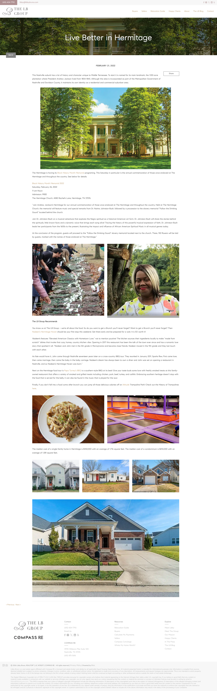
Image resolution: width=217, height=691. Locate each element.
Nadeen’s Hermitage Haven (44, 332)
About (186, 11)
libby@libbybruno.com (29, 2)
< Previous (10, 605)
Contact (210, 11)
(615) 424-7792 (9, 2)
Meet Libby (169, 628)
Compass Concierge (123, 642)
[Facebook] (203, 2)
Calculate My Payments (124, 635)
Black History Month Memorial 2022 (48, 183)
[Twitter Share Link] (168, 80)
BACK (11, 55)
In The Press (170, 642)
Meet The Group (171, 631)
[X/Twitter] (209, 2)
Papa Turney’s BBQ (72, 370)
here (34, 388)
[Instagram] (206, 2)
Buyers (135, 11)
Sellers (144, 11)
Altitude (125, 385)
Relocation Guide (158, 11)
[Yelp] (214, 2)
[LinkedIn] (212, 2)
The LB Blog (198, 11)
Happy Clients (174, 11)
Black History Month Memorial (70, 173)
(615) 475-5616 (70, 656)
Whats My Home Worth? (125, 645)
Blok (93, 665)
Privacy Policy (75, 665)
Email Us (67, 631)
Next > (18, 605)
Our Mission (170, 635)
